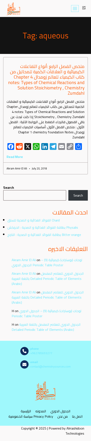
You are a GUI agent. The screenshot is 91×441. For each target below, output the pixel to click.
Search (8, 187)
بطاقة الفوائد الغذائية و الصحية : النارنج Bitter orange (44, 234)
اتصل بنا (77, 416)
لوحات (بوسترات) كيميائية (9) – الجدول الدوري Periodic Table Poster (47, 262)
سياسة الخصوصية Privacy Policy (30, 416)
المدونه (40, 411)
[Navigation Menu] (75, 8)
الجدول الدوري (60, 411)
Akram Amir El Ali (24, 260)
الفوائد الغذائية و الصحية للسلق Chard (33, 220)
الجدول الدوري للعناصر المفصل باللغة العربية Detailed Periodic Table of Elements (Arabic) (48, 278)
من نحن (62, 416)
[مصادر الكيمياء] (13, 8)
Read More (15, 156)
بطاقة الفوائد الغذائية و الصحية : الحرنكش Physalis (42, 227)
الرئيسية (26, 411)
